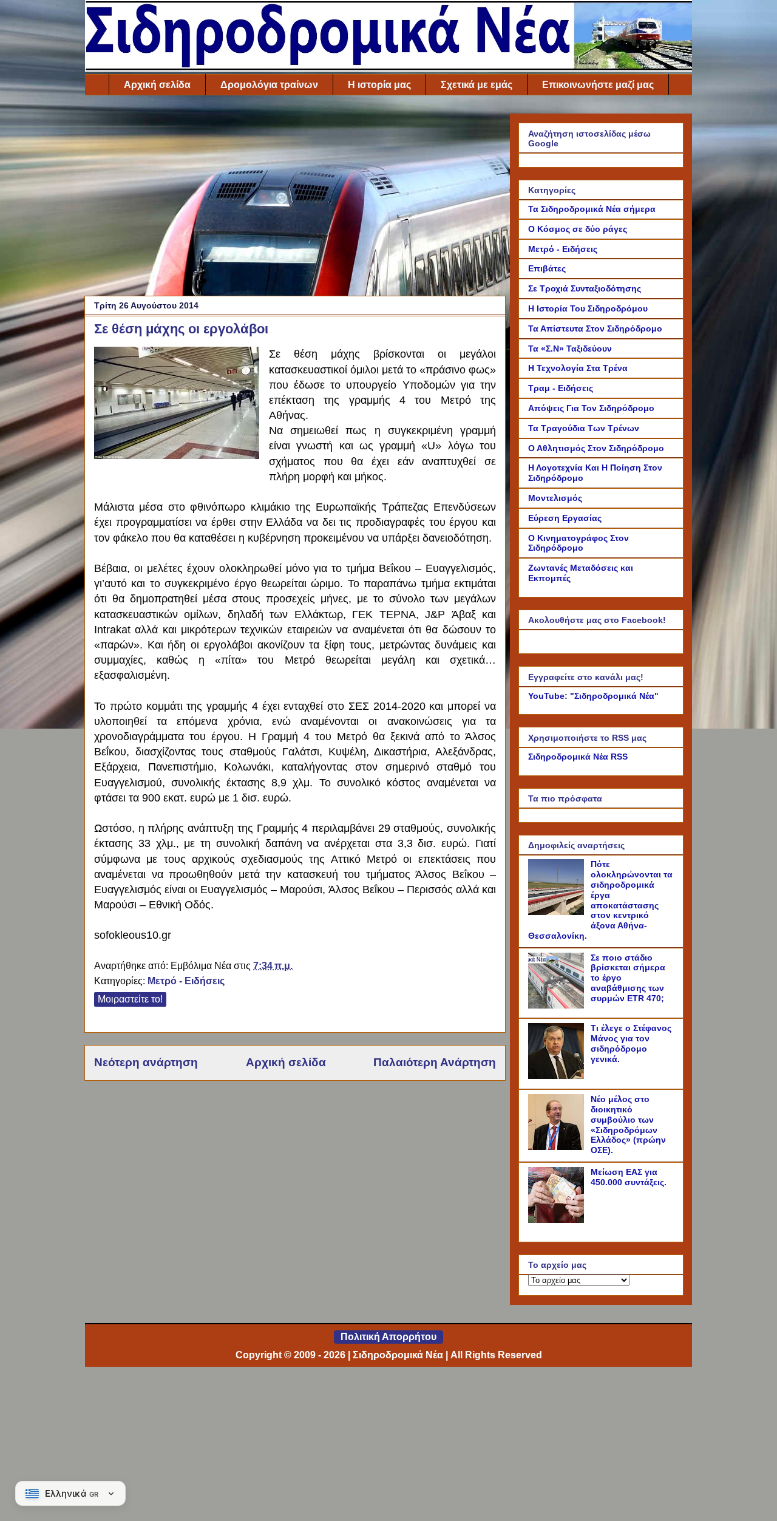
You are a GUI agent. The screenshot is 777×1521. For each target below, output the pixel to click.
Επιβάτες (547, 268)
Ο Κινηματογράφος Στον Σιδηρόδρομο (578, 543)
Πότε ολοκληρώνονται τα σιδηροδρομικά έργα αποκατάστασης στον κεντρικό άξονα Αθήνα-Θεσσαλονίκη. (600, 900)
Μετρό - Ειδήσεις (186, 981)
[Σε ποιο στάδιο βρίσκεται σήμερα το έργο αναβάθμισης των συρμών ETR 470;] (558, 1005)
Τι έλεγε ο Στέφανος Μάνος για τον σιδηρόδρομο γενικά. (631, 1043)
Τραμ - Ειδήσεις (560, 388)
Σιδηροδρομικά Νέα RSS (578, 756)
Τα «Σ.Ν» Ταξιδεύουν (570, 348)
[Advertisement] (295, 199)
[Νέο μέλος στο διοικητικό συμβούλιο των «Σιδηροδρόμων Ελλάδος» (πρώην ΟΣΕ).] (558, 1147)
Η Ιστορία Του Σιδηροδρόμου (588, 308)
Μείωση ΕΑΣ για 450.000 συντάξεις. (629, 1177)
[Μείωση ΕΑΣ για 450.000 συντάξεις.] (558, 1220)
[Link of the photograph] (176, 405)
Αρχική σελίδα (157, 85)
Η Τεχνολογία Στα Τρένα (578, 368)
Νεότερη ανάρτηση (146, 1062)
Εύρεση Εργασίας (565, 518)
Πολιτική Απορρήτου (388, 1337)
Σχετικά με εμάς (476, 85)
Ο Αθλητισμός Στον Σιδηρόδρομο (596, 448)
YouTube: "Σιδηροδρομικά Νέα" (593, 696)
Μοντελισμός (555, 498)
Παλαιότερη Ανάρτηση (434, 1062)
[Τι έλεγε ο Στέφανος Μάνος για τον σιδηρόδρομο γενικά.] (558, 1076)
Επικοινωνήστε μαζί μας (598, 85)
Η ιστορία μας (379, 85)
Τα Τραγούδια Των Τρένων (583, 428)
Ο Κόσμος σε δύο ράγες (577, 229)
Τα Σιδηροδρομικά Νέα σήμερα (592, 209)
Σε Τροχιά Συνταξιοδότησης (584, 288)
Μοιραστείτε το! (130, 999)
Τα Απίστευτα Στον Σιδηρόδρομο (595, 328)
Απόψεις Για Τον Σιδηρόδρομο (591, 408)
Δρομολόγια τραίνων (269, 85)
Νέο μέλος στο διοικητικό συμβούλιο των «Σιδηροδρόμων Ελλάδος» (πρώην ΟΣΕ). (628, 1124)
